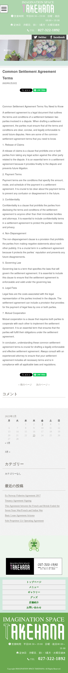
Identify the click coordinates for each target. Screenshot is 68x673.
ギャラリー (34, 592)
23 (34, 435)
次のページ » (43, 384)
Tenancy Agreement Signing (18, 500)
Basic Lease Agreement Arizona (19, 515)
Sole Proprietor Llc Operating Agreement (24, 521)
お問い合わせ (34, 607)
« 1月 (7, 443)
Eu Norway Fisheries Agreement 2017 (23, 495)
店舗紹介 (34, 602)
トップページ (34, 582)
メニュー (34, 587)
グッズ (34, 597)
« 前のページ (25, 384)
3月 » (7, 452)
